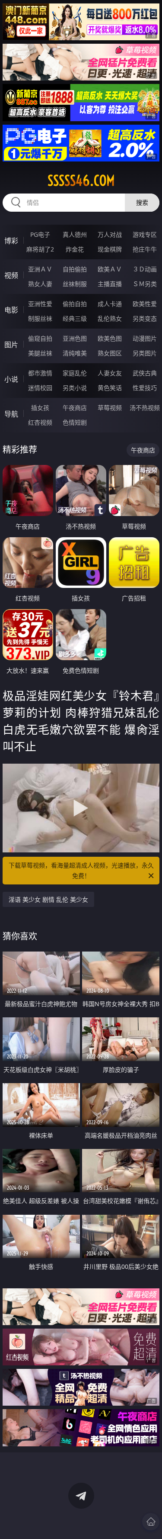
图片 (11, 344)
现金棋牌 (110, 249)
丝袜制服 (75, 284)
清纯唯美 (75, 353)
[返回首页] (150, 1521)
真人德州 (75, 234)
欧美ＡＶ (110, 269)
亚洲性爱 (40, 304)
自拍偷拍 (75, 269)
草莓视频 (110, 407)
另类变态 (145, 318)
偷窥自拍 (40, 338)
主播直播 (110, 284)
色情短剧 (75, 422)
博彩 (11, 240)
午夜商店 (75, 407)
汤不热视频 (145, 407)
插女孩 (40, 407)
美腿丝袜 (40, 353)
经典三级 (75, 318)
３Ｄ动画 (145, 269)
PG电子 (40, 234)
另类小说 (75, 388)
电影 (11, 310)
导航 (11, 414)
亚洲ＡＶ (40, 269)
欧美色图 (110, 338)
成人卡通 (110, 304)
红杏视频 (40, 422)
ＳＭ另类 (145, 284)
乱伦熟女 (110, 318)
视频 (11, 275)
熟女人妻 (40, 284)
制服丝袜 (40, 318)
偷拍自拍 (75, 304)
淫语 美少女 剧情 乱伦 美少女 (48, 899)
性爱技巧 (145, 388)
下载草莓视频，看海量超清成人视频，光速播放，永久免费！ (81, 870)
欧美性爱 (145, 304)
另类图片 (145, 353)
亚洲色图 (75, 338)
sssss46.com (81, 180)
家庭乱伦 (75, 373)
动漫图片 (145, 338)
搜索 (142, 202)
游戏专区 (145, 234)
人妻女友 (110, 373)
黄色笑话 (110, 388)
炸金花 (75, 249)
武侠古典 (145, 373)
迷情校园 (40, 388)
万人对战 (110, 234)
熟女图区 (110, 353)
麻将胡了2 (40, 249)
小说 (11, 379)
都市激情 (40, 373)
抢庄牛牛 (145, 249)
